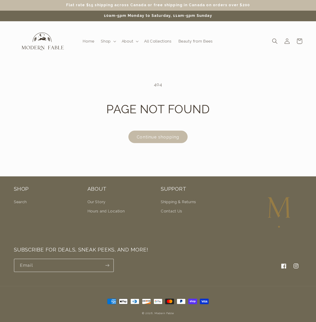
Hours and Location (106, 211)
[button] (108, 41)
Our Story (96, 201)
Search (20, 201)
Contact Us (171, 211)
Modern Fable (164, 313)
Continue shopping (158, 137)
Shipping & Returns (178, 201)
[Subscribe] (107, 265)
